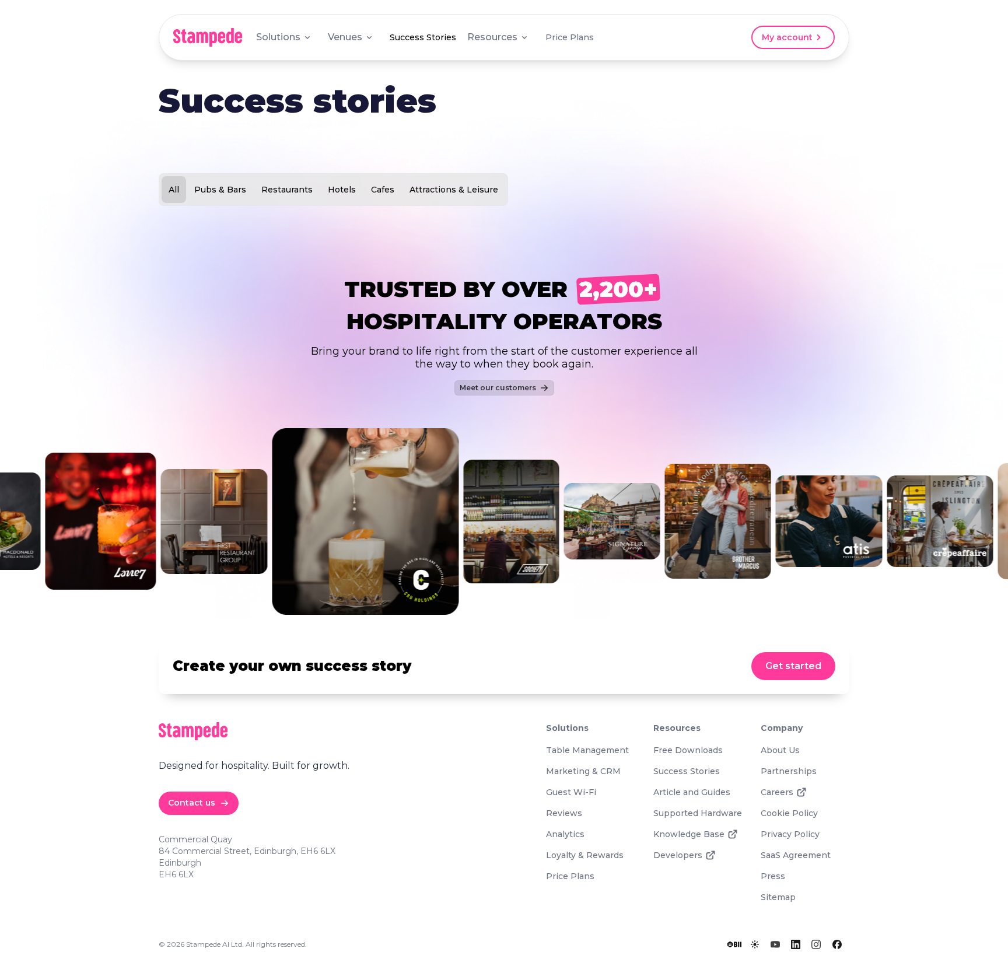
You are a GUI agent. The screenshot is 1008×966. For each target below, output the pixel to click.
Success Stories (423, 37)
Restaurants (287, 189)
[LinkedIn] (796, 944)
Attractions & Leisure (454, 189)
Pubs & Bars (220, 189)
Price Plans (569, 37)
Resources (492, 37)
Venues (345, 37)
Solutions (278, 37)
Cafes (382, 189)
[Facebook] (837, 944)
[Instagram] (816, 944)
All (174, 189)
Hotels (342, 189)
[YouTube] (775, 944)
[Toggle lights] (755, 944)
